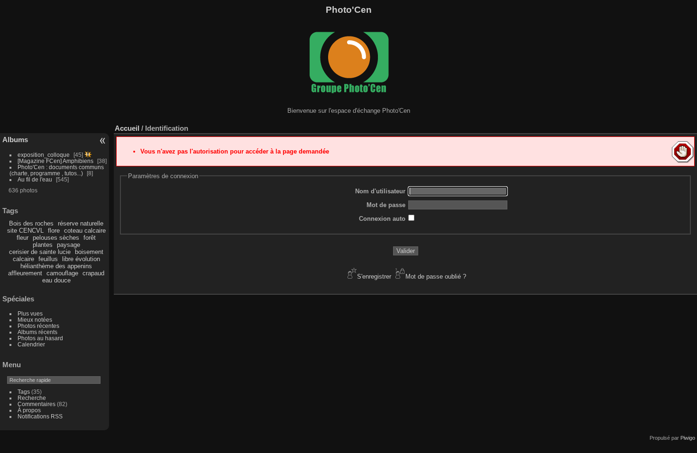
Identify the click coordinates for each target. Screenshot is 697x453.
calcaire (23, 259)
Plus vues (30, 313)
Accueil (127, 128)
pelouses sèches (56, 237)
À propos (29, 410)
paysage (68, 244)
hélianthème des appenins (56, 266)
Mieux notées (35, 320)
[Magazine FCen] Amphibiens (55, 161)
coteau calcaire (85, 230)
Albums (15, 140)
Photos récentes (38, 326)
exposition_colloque (44, 155)
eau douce (56, 280)
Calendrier (31, 344)
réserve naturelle (80, 223)
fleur (22, 237)
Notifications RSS (40, 416)
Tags (24, 392)
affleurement (25, 273)
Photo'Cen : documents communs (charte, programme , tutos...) (56, 170)
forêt (89, 237)
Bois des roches (31, 223)
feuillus (48, 259)
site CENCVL (25, 230)
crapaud (93, 273)
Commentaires (36, 404)
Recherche (32, 398)
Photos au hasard (40, 338)
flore (54, 230)
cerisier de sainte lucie (40, 251)
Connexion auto (382, 218)
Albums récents (37, 332)
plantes (43, 244)
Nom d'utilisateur (380, 191)
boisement (89, 251)
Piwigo (687, 438)
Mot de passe (386, 204)
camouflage (62, 273)
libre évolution (81, 259)
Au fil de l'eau (36, 179)
